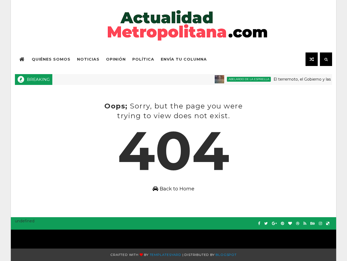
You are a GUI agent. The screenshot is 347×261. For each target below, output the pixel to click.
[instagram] (320, 224)
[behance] (312, 224)
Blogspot (226, 255)
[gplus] (274, 224)
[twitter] (266, 224)
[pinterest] (282, 224)
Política (143, 59)
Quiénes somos (51, 59)
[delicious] (328, 224)
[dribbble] (298, 224)
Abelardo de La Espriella (245, 79)
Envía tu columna (184, 59)
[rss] (305, 224)
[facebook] (259, 224)
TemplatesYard (165, 255)
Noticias (88, 59)
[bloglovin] (290, 224)
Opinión (116, 59)
